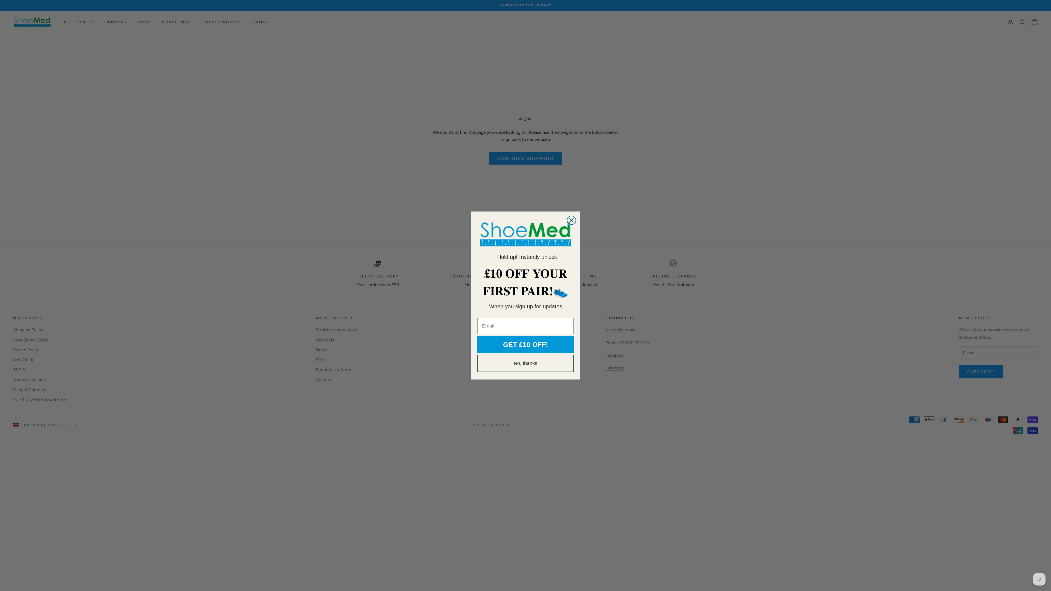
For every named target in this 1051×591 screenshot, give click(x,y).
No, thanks (525, 363)
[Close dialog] (571, 220)
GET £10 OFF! (525, 344)
